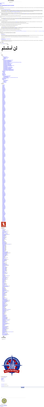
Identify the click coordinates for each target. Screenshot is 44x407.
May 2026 (3, 86)
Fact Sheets (3, 75)
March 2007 (3, 211)
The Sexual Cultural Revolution (5, 323)
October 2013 (3, 168)
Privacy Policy (3, 73)
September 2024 (3, 97)
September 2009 (3, 195)
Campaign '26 (3, 250)
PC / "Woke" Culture (4, 300)
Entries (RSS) (1, 405)
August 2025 (3, 91)
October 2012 (3, 175)
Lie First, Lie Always (4, 285)
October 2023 (3, 103)
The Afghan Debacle (4, 315)
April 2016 (3, 152)
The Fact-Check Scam (4, 317)
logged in (3, 43)
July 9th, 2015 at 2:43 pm (3, 34)
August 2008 (3, 202)
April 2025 (3, 93)
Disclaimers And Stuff (6, 58)
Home (0, 3)
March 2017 (3, 146)
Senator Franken (4, 308)
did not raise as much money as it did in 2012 (15, 11)
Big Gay (3, 236)
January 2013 (3, 173)
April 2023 (3, 106)
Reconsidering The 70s (4, 305)
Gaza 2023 (3, 274)
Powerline (2, 378)
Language (3, 283)
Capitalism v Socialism (4, 251)
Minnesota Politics (4, 290)
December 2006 (3, 213)
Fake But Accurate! (4, 82)
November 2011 (3, 181)
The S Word (3, 322)
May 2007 (3, 210)
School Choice (3, 306)
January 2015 (3, 160)
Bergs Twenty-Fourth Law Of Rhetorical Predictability (9, 70)
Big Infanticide (3, 237)
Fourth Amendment (4, 273)
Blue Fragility (3, 241)
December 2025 (3, 89)
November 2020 (3, 122)
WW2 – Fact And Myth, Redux (5, 334)
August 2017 (3, 143)
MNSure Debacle (4, 294)
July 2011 (3, 183)
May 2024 (3, 99)
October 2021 (3, 116)
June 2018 (3, 138)
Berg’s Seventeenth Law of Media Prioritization (8, 67)
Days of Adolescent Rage (4, 259)
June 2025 (3, 92)
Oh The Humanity (4, 299)
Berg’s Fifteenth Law (6, 66)
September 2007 (3, 208)
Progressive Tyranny (4, 304)
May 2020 (3, 125)
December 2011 (3, 180)
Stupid (3, 313)
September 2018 (3, 136)
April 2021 (3, 119)
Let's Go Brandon (4, 284)
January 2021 (3, 121)
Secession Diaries (4, 74)
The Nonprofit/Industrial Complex (5, 320)
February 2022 (3, 114)
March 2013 (3, 172)
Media (3, 287)
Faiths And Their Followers (5, 265)
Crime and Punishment (4, 257)
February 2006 (3, 217)
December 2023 (3, 102)
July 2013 (3, 170)
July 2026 (3, 85)
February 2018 (3, 140)
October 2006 (3, 214)
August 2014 (3, 163)
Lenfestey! (5, 81)
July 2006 (3, 215)
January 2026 (3, 88)
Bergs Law (3, 59)
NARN (3, 297)
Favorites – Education (4, 267)
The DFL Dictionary (4, 78)
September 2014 (3, 162)
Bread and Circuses (4, 242)
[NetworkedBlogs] (22, 386)
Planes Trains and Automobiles (5, 301)
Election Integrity (4, 263)
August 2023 (3, 104)
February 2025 (3, 94)
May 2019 (3, 132)
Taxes (3, 314)
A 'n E (3, 230)
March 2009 (3, 198)
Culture (3, 258)
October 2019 (3, 129)
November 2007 (3, 207)
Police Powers (3, 302)
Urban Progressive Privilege (5, 328)
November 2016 (3, 148)
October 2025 (3, 90)
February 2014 (3, 166)
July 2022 (3, 111)
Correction (3, 256)
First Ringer (3, 272)
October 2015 (3, 155)
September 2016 (3, 149)
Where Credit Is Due (4, 332)
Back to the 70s (3, 231)
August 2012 (3, 176)
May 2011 (3, 184)
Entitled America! (4, 264)
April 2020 (3, 126)
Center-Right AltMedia (4, 252)
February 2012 (3, 179)
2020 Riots (3, 229)
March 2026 (3, 87)
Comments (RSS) (5, 405)
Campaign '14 (3, 247)
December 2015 (3, 154)
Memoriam (3, 288)
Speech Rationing (4, 311)
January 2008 (3, 206)
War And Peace (3, 329)
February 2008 (3, 205)
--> (0, 406)
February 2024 (3, 101)
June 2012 (3, 177)
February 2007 (3, 212)
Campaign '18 (3, 248)
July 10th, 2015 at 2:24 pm (3, 39)
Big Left (3, 238)
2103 (16, 21)
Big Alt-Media (3, 235)
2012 (9, 10)
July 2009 (3, 196)
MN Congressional (4, 292)
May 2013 (3, 171)
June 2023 (3, 105)
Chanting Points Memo (4, 253)
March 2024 (3, 100)
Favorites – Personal (4, 269)
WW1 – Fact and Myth (4, 333)
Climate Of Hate (4, 71)
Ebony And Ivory (4, 262)
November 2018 (3, 135)
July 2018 (3, 137)
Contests (3, 79)
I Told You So (3, 280)
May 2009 (3, 197)
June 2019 (3, 131)
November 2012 (3, 174)
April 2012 (3, 178)
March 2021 (3, 120)
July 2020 (3, 124)
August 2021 (3, 117)
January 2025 (3, 95)
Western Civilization (4, 330)
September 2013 (3, 169)
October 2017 (3, 142)
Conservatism (3, 255)
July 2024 (3, 98)
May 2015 (3, 158)
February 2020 (3, 127)
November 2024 (3, 96)
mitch (2, 291)
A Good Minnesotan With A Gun (7, 76)
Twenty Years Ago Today (4, 327)
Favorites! (3, 271)
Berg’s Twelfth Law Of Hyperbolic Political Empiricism (9, 65)
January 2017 (3, 147)
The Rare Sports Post (4, 321)
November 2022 (3, 109)
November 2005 (3, 219)
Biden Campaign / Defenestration (5, 234)
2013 (6, 11)
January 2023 (3, 108)
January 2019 (3, 134)
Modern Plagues (3, 295)
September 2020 (3, 123)
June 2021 (3, 118)
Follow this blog (22, 387)
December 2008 (3, 200)
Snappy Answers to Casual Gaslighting (6, 309)
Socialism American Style (4, 310)
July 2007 (3, 209)
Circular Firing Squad (4, 254)
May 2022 (3, 112)
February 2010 (3, 192)
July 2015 (3, 157)
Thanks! (4, 72)
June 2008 (3, 203)
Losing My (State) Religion (5, 286)
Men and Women (4, 289)
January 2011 (3, 186)
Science (3, 307)
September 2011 (3, 182)
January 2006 (3, 218)
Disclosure (3, 261)
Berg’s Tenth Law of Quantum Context (7, 64)
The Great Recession (4, 318)
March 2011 (3, 185)
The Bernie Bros (4, 316)
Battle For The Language (4, 232)
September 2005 (3, 220)
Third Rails (3, 324)
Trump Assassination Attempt (5, 326)
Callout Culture (3, 244)
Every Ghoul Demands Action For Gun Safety (7, 5)
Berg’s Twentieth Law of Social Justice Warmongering (9, 69)
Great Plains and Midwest (4, 277)
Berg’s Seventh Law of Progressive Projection (8, 63)
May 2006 (3, 216)
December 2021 (3, 115)
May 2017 (3, 145)
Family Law (3, 266)
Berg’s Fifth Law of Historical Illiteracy (7, 61)
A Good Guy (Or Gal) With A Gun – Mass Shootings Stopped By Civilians (11, 77)
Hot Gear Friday (4, 279)
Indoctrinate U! (3, 281)
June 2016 (3, 151)
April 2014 (3, 165)
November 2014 (3, 161)
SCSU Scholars (2, 379)
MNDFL (3, 293)
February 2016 (3, 153)
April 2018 (3, 139)
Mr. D (3, 296)
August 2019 (3, 130)
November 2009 (3, 194)
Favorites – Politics (4, 270)
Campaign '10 (3, 246)
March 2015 (3, 159)
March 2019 (3, 133)
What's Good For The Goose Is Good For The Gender (7, 331)
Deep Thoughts (3, 260)
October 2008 (3, 201)
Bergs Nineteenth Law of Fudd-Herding (7, 68)
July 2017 (3, 144)
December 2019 (3, 128)
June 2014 (3, 164)
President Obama (4, 303)
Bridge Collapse (3, 243)
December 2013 (3, 167)
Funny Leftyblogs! (5, 80)
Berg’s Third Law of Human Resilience (7, 60)
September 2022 (3, 110)
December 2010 (3, 187)
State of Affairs (3, 312)
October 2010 (3, 188)
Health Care (3, 278)
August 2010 (3, 189)
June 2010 (3, 190)
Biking (3, 240)
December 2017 (3, 141)
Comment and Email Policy (6, 57)
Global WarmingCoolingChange (5, 275)
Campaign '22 (3, 249)
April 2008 (3, 204)
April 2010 (3, 191)
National (3, 298)
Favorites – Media (4, 268)
